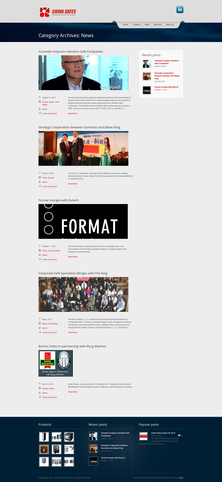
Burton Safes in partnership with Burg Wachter (72, 346)
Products (137, 24)
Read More (72, 113)
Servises (158, 24)
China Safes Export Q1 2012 (163, 433)
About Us (170, 24)
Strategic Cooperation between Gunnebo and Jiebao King (79, 127)
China (44, 177)
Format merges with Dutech (59, 200)
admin (44, 109)
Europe (45, 102)
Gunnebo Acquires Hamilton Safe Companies (71, 51)
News (147, 24)
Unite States (53, 323)
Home (125, 24)
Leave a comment (49, 113)
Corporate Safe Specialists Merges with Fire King (73, 273)
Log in (180, 477)
